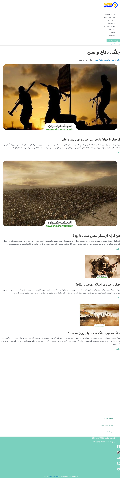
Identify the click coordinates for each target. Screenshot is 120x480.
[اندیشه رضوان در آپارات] (118, 458)
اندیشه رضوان (53, 476)
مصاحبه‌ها (112, 29)
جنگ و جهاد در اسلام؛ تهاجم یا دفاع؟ (97, 284)
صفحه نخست (108, 418)
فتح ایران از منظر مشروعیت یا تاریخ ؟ (96, 235)
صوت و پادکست (109, 17)
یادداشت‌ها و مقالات (108, 26)
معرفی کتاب (111, 23)
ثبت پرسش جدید (107, 425)
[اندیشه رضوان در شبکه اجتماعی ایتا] (118, 447)
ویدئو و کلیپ (111, 20)
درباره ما (112, 35)
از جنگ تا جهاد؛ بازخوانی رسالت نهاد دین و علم (91, 139)
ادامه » (117, 152)
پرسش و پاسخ (110, 14)
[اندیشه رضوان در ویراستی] (118, 453)
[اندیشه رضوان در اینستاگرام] (118, 464)
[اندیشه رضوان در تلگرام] (118, 470)
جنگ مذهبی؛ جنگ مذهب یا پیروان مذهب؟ (94, 333)
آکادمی (113, 32)
